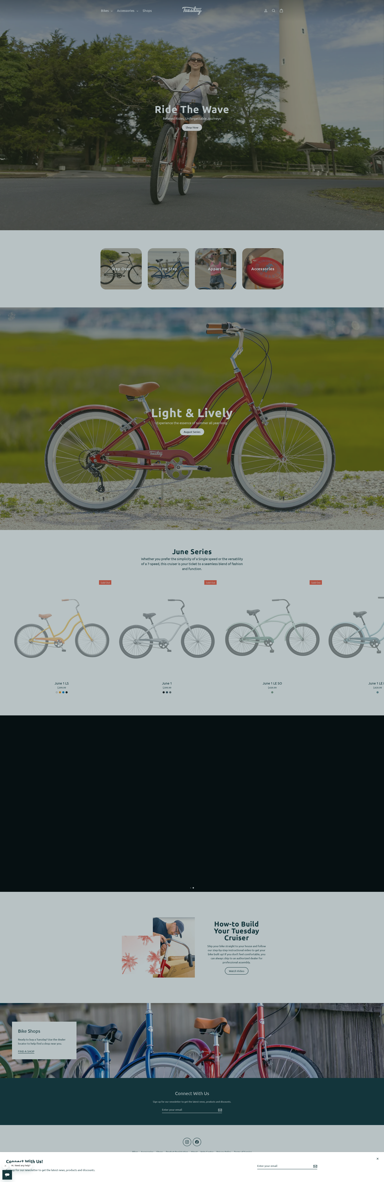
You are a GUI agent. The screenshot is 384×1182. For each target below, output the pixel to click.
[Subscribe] (314, 1166)
